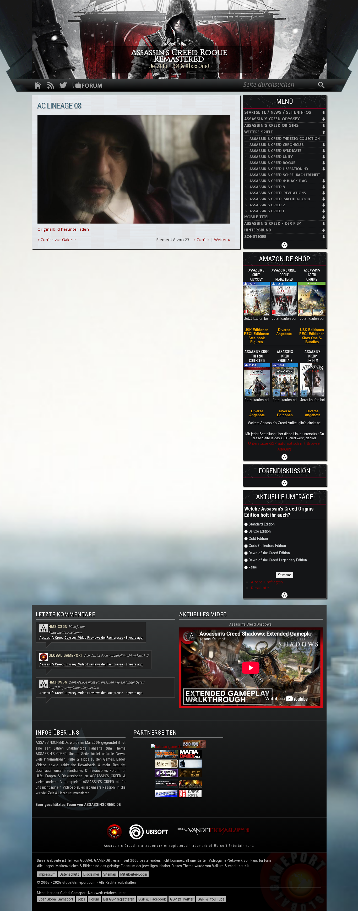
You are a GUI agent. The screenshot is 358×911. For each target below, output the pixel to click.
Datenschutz (69, 874)
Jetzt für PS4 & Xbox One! (179, 66)
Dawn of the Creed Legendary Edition (278, 560)
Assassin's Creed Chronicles (276, 144)
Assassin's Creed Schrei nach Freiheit (284, 174)
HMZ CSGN (57, 626)
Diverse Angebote (284, 332)
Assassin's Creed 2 (267, 205)
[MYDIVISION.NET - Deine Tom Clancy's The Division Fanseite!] (166, 756)
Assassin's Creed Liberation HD (278, 168)
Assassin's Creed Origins (271, 125)
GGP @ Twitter (181, 899)
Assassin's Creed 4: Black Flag (278, 180)
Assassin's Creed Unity (271, 156)
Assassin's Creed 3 (267, 187)
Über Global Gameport (56, 899)
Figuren (256, 342)
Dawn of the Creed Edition (269, 553)
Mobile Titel (256, 217)
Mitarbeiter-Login (133, 874)
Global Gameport (65, 655)
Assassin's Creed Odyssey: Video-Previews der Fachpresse (81, 637)
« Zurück (201, 239)
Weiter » (222, 239)
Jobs (81, 899)
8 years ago (134, 637)
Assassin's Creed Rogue (272, 162)
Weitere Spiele (258, 132)
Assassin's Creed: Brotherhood (279, 199)
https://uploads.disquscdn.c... (80, 688)
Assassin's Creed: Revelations (277, 193)
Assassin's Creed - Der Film (272, 223)
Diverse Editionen (285, 413)
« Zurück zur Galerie (56, 239)
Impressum (47, 874)
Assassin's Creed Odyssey (272, 119)
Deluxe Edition (260, 531)
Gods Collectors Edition (267, 545)
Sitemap (109, 874)
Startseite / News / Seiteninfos (277, 112)
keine (253, 567)
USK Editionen (256, 330)
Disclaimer (91, 874)
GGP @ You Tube (211, 899)
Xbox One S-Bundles (312, 340)
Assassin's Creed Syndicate (275, 150)
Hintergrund (257, 230)
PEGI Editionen (256, 334)
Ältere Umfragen (267, 581)
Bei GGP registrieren (118, 899)
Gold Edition (258, 538)
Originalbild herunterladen (63, 229)
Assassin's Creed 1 (266, 211)
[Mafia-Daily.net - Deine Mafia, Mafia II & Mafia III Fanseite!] (190, 756)
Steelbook (256, 338)
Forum (94, 899)
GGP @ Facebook (152, 899)
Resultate (260, 587)
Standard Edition (262, 524)
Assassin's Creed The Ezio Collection (284, 138)
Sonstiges (255, 237)
